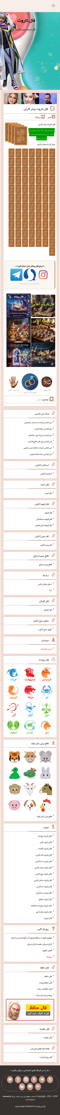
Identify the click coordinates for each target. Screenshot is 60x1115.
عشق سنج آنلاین (45, 629)
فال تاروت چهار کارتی (36, 109)
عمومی (39, 399)
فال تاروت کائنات (45, 848)
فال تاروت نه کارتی (44, 886)
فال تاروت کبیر (46, 842)
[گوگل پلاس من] (38, 1086)
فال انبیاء (48, 493)
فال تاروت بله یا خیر (44, 912)
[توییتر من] (10, 1079)
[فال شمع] (18, 331)
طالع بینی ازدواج (45, 564)
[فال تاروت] (43, 306)
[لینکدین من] (22, 1086)
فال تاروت (26, 20)
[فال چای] (43, 355)
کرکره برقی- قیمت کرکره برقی (39, 944)
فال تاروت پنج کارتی (44, 874)
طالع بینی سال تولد (44, 816)
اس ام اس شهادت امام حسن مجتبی (38, 447)
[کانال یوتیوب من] (30, 1086)
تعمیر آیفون (47, 950)
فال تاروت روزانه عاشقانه (41, 905)
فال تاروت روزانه (45, 836)
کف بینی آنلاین (46, 545)
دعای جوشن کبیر (45, 584)
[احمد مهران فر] (48, 99)
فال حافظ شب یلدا (44, 989)
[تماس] (18, 1079)
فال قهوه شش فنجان (43, 525)
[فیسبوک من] (34, 1079)
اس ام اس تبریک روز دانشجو (40, 435)
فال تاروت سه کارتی (43, 861)
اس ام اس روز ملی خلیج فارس (40, 441)
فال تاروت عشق (45, 899)
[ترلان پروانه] (30, 99)
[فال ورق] (18, 355)
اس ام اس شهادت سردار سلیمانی (38, 422)
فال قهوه (48, 512)
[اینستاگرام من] (26, 1079)
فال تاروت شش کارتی (43, 880)
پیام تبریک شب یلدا (44, 995)
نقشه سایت (19, 1106)
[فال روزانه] (18, 306)
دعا (50, 590)
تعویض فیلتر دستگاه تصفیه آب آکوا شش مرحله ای (31, 937)
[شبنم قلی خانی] (12, 99)
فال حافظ (48, 976)
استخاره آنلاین (46, 473)
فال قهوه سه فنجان (44, 519)
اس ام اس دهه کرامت (43, 428)
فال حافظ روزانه (45, 982)
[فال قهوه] (43, 331)
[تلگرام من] (42, 1079)
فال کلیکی (48, 610)
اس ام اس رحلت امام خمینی (41, 454)
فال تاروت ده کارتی (44, 893)
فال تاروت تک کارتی (44, 855)
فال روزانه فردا (46, 1057)
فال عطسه (48, 1037)
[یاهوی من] (50, 1079)
